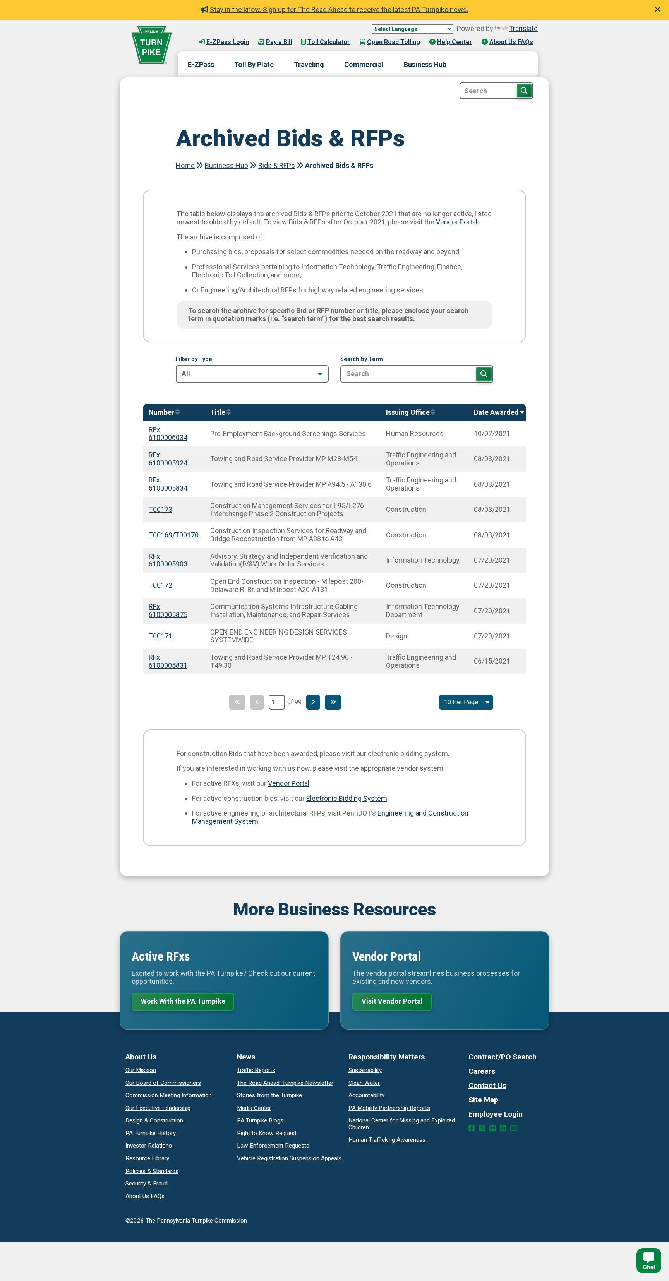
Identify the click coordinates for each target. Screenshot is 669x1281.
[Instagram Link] (492, 1128)
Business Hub (425, 64)
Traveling (309, 64)
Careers (481, 1071)
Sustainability (365, 1070)
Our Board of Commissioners (163, 1082)
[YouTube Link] (513, 1128)
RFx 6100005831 (168, 661)
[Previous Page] (257, 702)
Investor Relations (148, 1145)
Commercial (364, 64)
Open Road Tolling (393, 42)
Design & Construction (154, 1120)
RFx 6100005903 (168, 560)
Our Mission (140, 1070)
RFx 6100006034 (168, 434)
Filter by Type (194, 359)
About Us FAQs (511, 42)
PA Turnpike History (150, 1133)
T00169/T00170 (174, 535)
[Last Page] (333, 702)
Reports (389, 1108)
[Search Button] (524, 90)
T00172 (160, 585)
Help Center (454, 42)
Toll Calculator (328, 42)
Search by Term (361, 359)
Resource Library (147, 1158)
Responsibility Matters (386, 1056)
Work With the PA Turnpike (183, 1001)
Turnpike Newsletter (285, 1082)
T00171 (160, 636)
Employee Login (495, 1114)
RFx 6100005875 (168, 610)
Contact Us (487, 1085)
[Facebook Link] (471, 1128)
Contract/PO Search (502, 1056)
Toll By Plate (254, 64)
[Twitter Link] (482, 1128)
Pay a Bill (279, 42)
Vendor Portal (288, 783)
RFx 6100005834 (168, 484)
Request (267, 1133)
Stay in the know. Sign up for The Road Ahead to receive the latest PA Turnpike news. (339, 9)
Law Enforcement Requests (273, 1145)
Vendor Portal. (457, 222)
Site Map (483, 1099)
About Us (140, 1056)
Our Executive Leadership (157, 1108)
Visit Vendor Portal (392, 1001)
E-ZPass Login (227, 42)
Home (185, 165)
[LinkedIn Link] (503, 1128)
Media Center (254, 1108)
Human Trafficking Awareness (386, 1139)
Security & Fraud (146, 1183)
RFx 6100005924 (168, 459)
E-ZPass (201, 64)
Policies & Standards (151, 1171)
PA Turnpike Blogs (260, 1120)
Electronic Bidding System (346, 798)
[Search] (484, 374)
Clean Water (364, 1082)
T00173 (160, 509)
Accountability (366, 1095)
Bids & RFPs (276, 165)
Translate (523, 28)
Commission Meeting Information (168, 1095)
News (246, 1056)
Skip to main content (218, 34)
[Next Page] (313, 702)
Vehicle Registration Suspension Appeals (289, 1158)
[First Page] (237, 702)
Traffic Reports (256, 1070)
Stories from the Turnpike (269, 1095)
